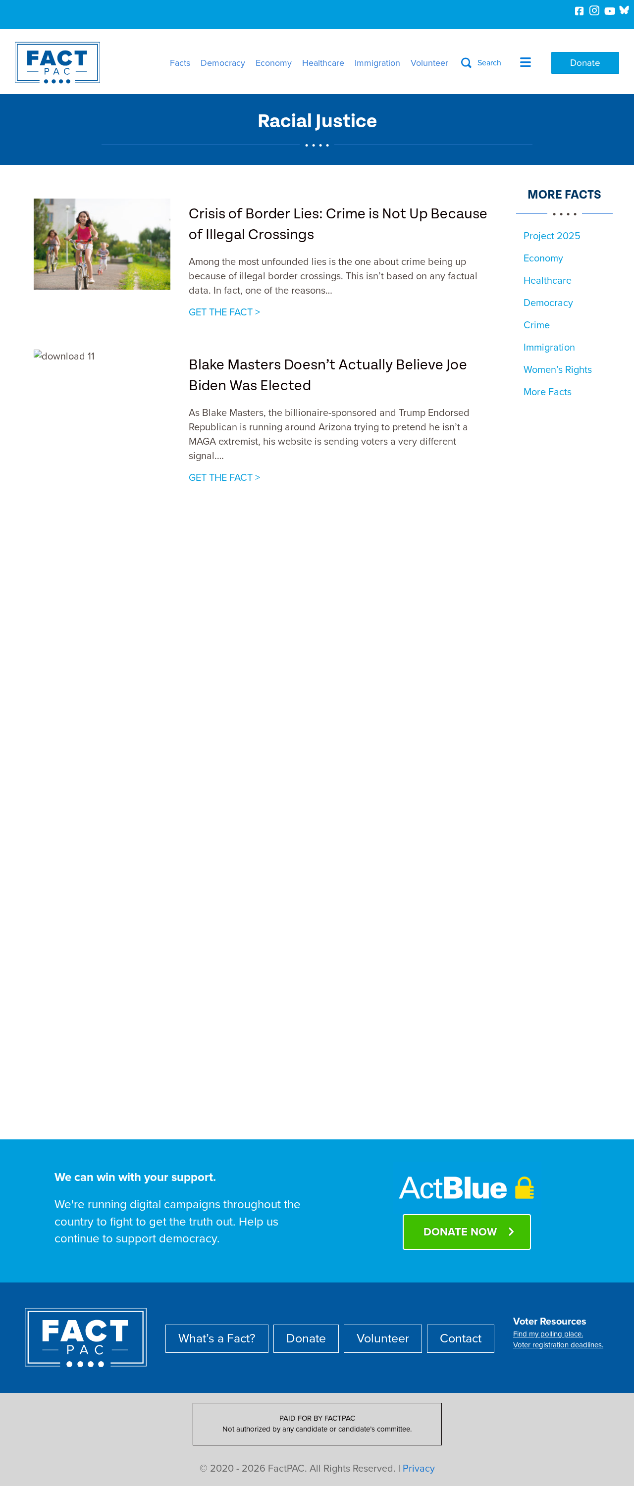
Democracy (223, 62)
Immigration (377, 62)
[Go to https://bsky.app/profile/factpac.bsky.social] (624, 10)
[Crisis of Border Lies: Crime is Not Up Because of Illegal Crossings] (102, 244)
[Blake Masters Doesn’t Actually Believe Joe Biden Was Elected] (102, 720)
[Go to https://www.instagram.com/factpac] (594, 12)
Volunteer (429, 62)
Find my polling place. (548, 1334)
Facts (180, 62)
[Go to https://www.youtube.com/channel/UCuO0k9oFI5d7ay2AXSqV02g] (609, 12)
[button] (481, 63)
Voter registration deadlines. (558, 1344)
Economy (274, 62)
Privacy (419, 1469)
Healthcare (323, 62)
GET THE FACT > (224, 312)
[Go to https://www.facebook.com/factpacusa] (579, 12)
